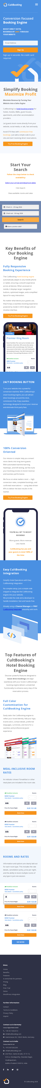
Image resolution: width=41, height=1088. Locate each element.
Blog (4, 985)
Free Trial (6, 988)
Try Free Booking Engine (18, 144)
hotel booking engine (25, 109)
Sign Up (20, 50)
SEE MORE (20, 942)
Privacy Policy (8, 1013)
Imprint (5, 1016)
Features (6, 975)
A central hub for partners (12, 979)
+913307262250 (11, 1047)
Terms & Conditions (10, 1010)
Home (5, 969)
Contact (6, 1007)
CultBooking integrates (12, 609)
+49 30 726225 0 (11, 1031)
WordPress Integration (11, 994)
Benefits (6, 972)
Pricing (5, 982)
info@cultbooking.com (13, 1034)
